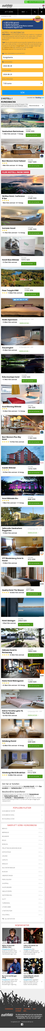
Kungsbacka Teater (8, 811)
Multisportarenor (8, 868)
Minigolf (5, 864)
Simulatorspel (7, 891)
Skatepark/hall (7, 895)
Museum (5, 872)
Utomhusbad (6, 907)
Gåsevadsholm (19, 797)
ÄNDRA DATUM (24, 323)
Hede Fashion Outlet (11, 796)
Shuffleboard (7, 887)
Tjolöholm (8, 797)
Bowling (5, 844)
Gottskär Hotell (29, 786)
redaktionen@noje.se (27, 1022)
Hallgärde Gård (16, 788)
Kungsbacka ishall (8, 815)
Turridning (6, 903)
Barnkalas (5, 832)
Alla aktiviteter (9, 919)
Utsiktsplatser (7, 911)
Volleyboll (6, 915)
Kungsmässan (20, 46)
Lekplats (5, 860)
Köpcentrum (6, 852)
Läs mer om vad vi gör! (33, 1018)
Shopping (5, 883)
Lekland (4, 856)
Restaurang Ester (8, 819)
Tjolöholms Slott (8, 47)
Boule (4, 840)
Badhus (4, 828)
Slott (4, 899)
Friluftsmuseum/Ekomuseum (11, 848)
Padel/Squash (6, 879)
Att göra (9, 12)
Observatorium (7, 875)
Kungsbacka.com (6, 16)
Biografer (5, 836)
